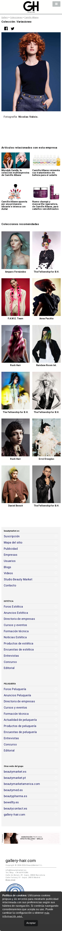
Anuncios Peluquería (17, 695)
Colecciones (16, 17)
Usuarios (10, 561)
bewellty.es (11, 802)
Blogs (7, 567)
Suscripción (12, 536)
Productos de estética (18, 643)
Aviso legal (10, 880)
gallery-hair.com (14, 814)
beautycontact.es (15, 808)
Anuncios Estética (16, 612)
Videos (8, 573)
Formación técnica (16, 631)
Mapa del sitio (13, 542)
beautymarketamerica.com (22, 784)
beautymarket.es (15, 771)
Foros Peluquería (15, 689)
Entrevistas (11, 655)
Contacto (10, 585)
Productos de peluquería (20, 726)
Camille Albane (31, 17)
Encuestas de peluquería (20, 732)
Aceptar (31, 923)
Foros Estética (13, 606)
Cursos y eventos (15, 625)
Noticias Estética (15, 637)
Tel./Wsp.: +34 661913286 (17, 873)
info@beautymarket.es (16, 870)
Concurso (10, 662)
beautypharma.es (15, 796)
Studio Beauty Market (18, 579)
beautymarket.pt (15, 777)
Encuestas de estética (19, 649)
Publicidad (11, 548)
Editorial (9, 668)
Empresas (10, 554)
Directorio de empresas (19, 618)
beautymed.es (13, 790)
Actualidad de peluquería (20, 719)
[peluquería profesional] (31, 11)
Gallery (4, 17)
